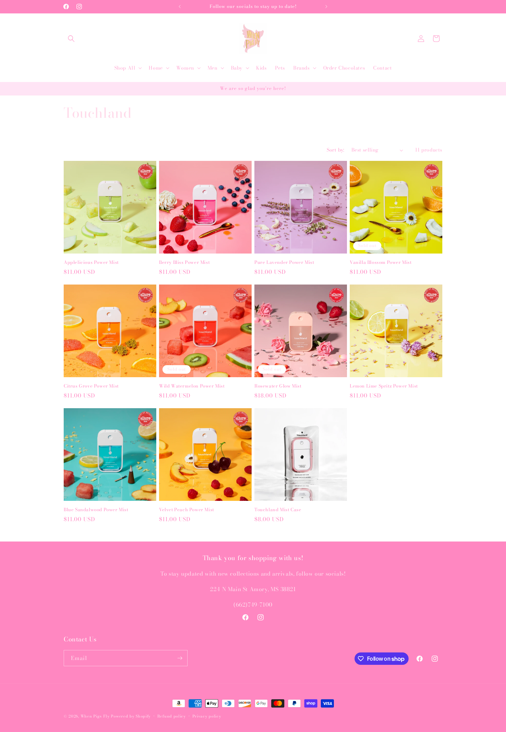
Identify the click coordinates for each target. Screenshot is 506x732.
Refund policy (171, 716)
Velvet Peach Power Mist (186, 510)
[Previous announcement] (179, 6)
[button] (71, 38)
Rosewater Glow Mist (277, 386)
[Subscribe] (179, 658)
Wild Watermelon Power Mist (192, 386)
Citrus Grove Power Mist (91, 386)
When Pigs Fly (95, 716)
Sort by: (336, 150)
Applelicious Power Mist (91, 262)
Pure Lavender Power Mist (284, 262)
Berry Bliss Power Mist (184, 262)
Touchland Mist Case (277, 510)
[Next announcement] (326, 6)
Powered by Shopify (131, 716)
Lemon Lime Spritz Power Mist (384, 386)
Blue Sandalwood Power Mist (96, 510)
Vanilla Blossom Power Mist (381, 262)
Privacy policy (206, 716)
